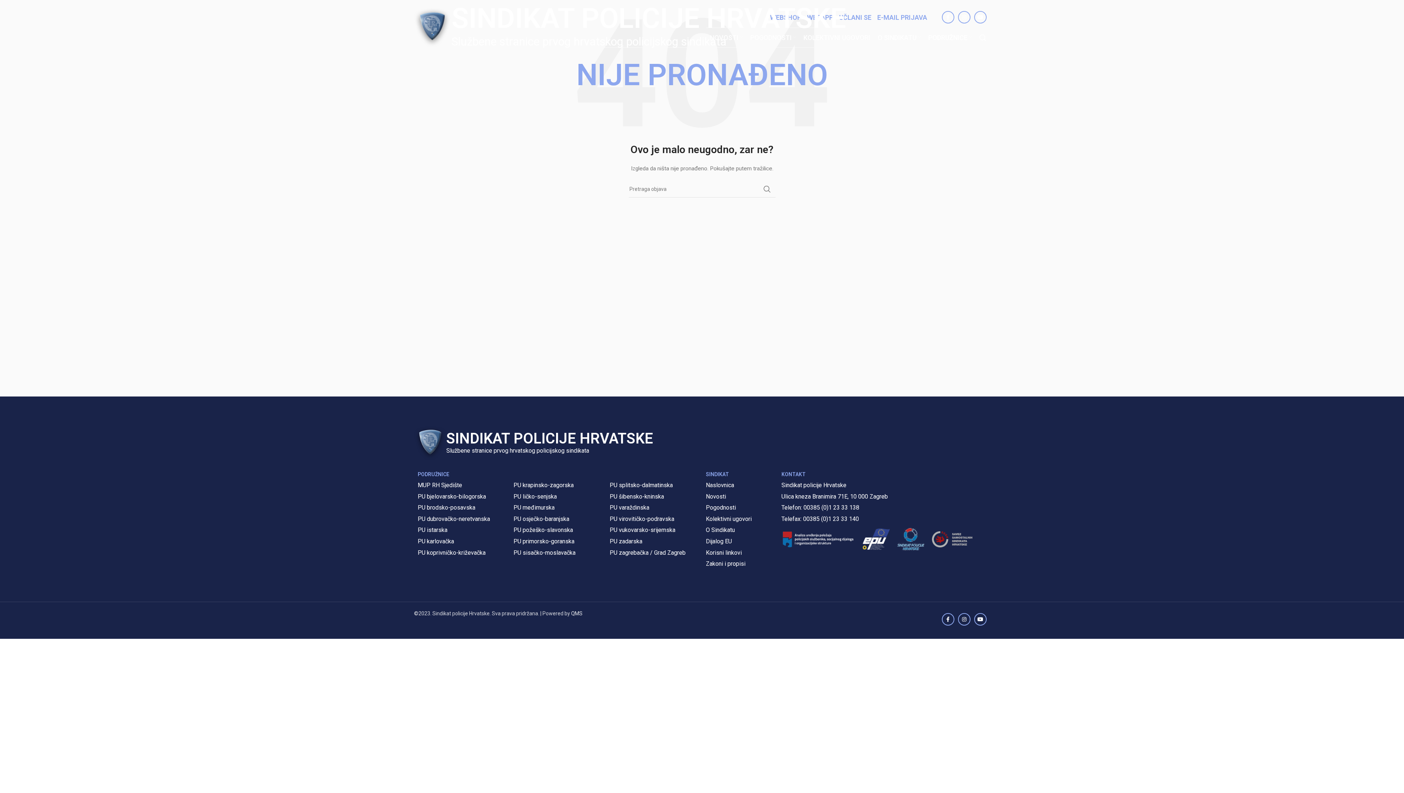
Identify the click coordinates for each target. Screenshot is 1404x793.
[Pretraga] (983, 37)
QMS (577, 613)
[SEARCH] (767, 189)
